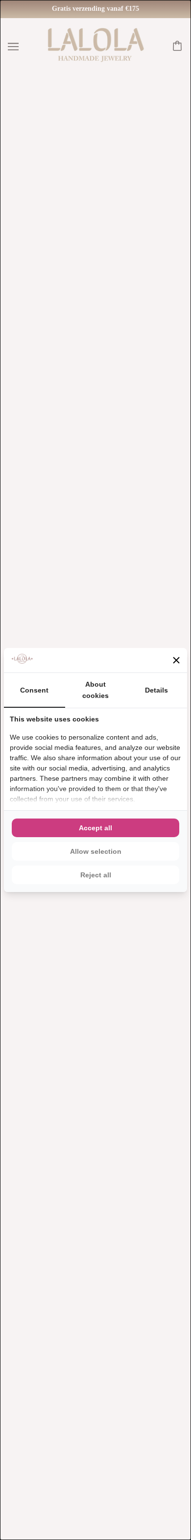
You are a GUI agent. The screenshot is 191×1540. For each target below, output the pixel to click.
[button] (176, 660)
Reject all (95, 875)
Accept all (95, 828)
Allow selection (95, 851)
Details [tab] (156, 690)
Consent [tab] (34, 690)
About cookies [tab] (95, 689)
